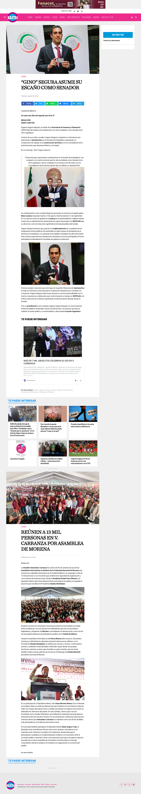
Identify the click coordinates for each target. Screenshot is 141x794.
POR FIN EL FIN (107, 17)
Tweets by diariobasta (111, 40)
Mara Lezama (57, 390)
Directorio (28, 784)
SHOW (62, 17)
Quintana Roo (68, 390)
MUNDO (96, 17)
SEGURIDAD (86, 17)
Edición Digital (36, 784)
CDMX (30, 17)
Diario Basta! (20, 784)
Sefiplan (51, 392)
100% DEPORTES (73, 17)
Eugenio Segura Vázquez (42, 390)
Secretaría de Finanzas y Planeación (34, 392)
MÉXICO (47, 17)
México (47, 784)
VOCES (54, 17)
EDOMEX (38, 17)
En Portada (53, 784)
